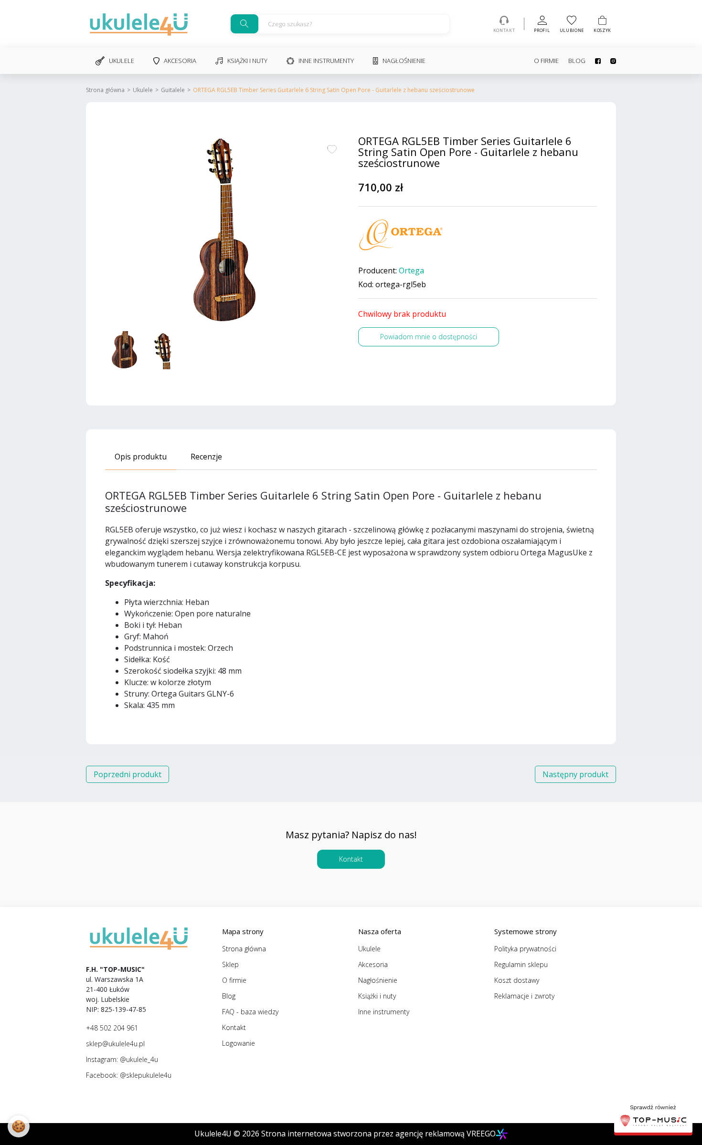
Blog (576, 60)
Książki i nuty (247, 60)
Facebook (593, 61)
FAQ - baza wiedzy (250, 1011)
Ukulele (121, 60)
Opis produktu (141, 456)
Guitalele (173, 90)
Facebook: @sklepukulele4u (128, 1075)
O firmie (546, 60)
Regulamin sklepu (521, 964)
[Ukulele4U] (138, 24)
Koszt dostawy (516, 980)
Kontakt (351, 859)
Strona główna (105, 90)
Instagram (608, 61)
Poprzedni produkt (127, 774)
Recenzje (206, 456)
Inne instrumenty (326, 60)
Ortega (411, 271)
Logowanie (238, 1043)
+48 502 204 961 (112, 1027)
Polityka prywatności (525, 948)
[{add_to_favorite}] (332, 148)
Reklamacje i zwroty (524, 995)
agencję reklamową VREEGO (445, 1133)
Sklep (230, 964)
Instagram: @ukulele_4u (122, 1059)
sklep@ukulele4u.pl (115, 1043)
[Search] (244, 23)
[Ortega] (401, 235)
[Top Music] (653, 1116)
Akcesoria (180, 60)
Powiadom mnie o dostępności (428, 336)
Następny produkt (575, 774)
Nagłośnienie (404, 60)
